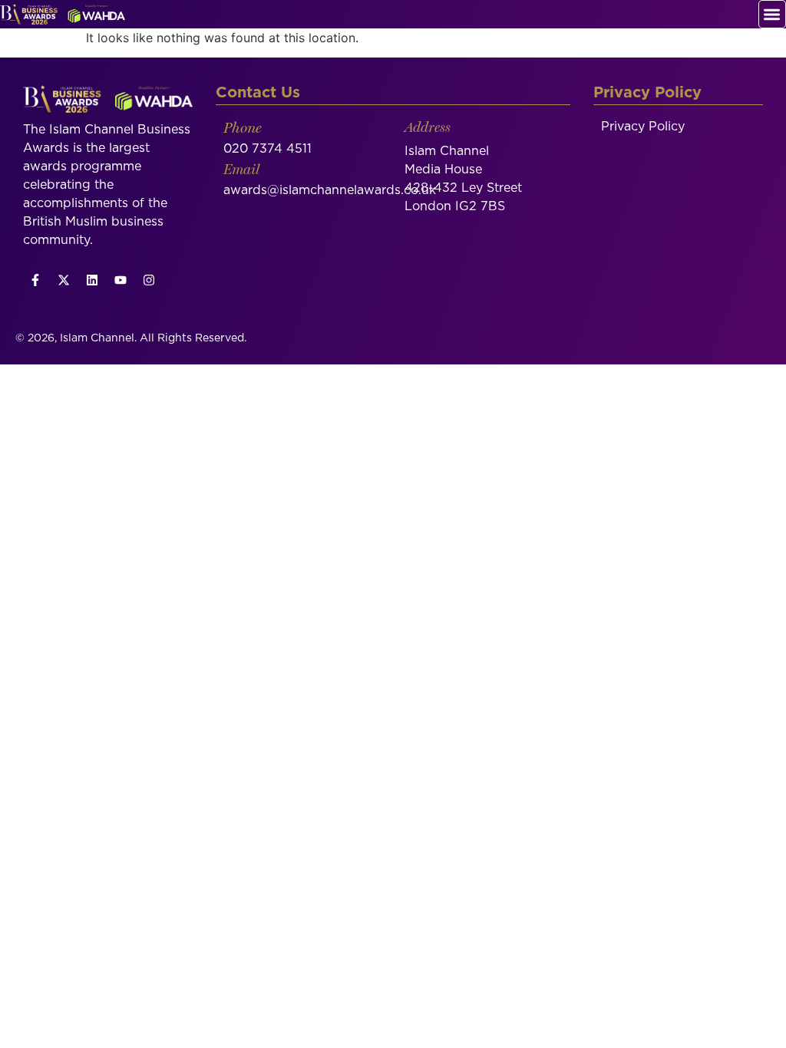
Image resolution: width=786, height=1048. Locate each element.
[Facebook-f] (35, 280)
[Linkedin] (92, 280)
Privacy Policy (643, 126)
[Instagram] (149, 280)
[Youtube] (120, 280)
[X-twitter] (63, 280)
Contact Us (258, 93)
